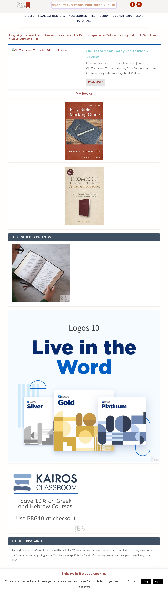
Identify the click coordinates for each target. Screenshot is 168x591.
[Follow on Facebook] (132, 4)
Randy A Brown (96, 63)
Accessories (78, 16)
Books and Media (127, 63)
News (139, 16)
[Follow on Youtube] (139, 4)
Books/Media (122, 16)
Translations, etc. (51, 16)
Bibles (29, 16)
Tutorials (84, 21)
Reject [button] (158, 581)
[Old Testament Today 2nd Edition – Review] (47, 50)
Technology (100, 16)
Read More (95, 82)
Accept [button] (146, 581)
